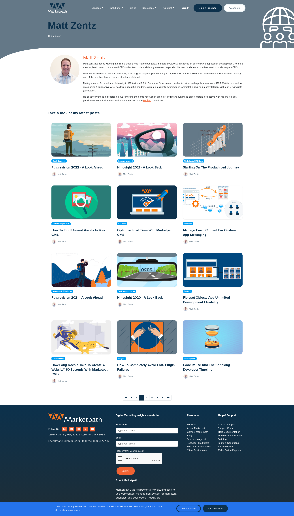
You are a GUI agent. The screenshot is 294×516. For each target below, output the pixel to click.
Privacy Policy (225, 446)
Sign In (185, 7)
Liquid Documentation (230, 435)
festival (147, 100)
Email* (119, 437)
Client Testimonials (197, 450)
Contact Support (227, 424)
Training (222, 439)
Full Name (121, 424)
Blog (189, 435)
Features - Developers (199, 446)
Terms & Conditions (228, 442)
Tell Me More (189, 508)
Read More (154, 497)
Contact (167, 7)
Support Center (226, 428)
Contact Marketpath (197, 431)
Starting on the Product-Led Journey (211, 167)
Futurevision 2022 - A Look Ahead (77, 167)
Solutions (115, 7)
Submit (125, 471)
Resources (148, 7)
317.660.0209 (72, 441)
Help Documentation (229, 431)
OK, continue (215, 508)
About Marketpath (196, 428)
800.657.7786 (101, 441)
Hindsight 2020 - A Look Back (140, 298)
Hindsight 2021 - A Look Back (139, 167)
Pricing (132, 7)
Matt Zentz (62, 174)
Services (96, 7)
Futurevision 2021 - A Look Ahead (77, 298)
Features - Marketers (198, 442)
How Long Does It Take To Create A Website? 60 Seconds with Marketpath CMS (80, 369)
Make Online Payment (230, 450)
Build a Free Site (208, 7)
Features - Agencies (197, 439)
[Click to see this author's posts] (54, 174)
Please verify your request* (130, 450)
